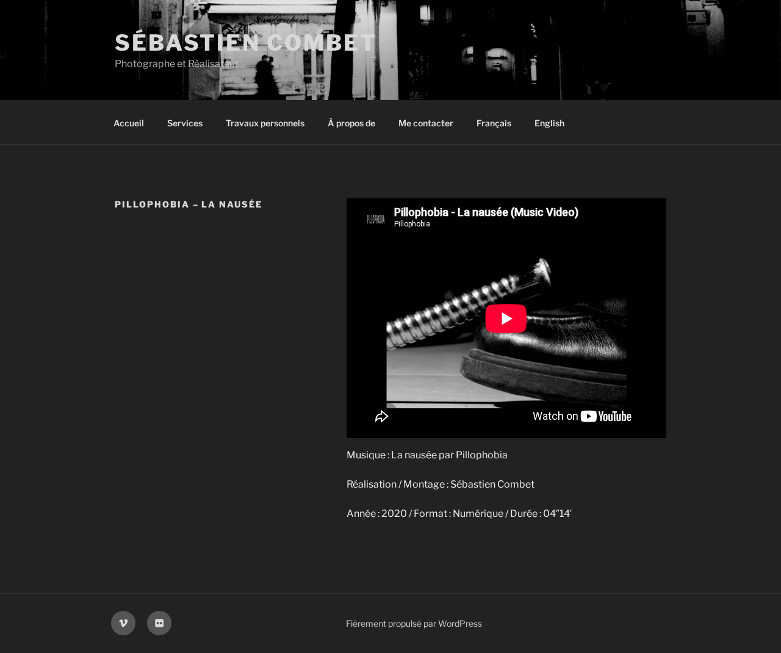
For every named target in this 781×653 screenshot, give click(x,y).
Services (185, 123)
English (549, 123)
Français (494, 123)
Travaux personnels (265, 123)
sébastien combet (246, 42)
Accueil (128, 123)
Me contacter (425, 123)
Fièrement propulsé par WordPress (414, 623)
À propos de (351, 123)
